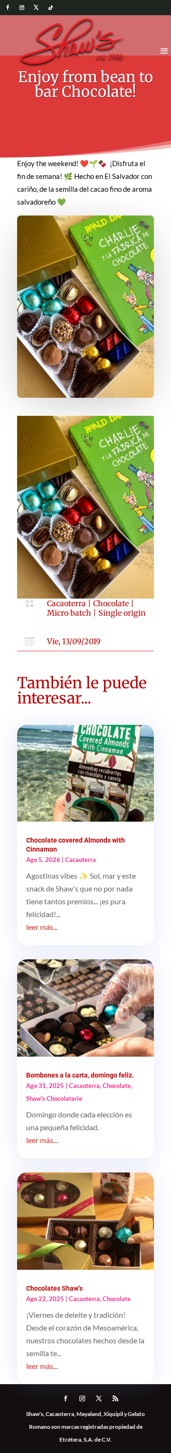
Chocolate (111, 603)
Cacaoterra (66, 603)
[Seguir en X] (36, 7)
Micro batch (69, 613)
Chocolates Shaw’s (54, 1288)
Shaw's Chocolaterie (54, 1098)
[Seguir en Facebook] (7, 7)
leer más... (41, 926)
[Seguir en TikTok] (50, 7)
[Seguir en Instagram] (22, 7)
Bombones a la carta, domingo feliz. (80, 1075)
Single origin (122, 613)
